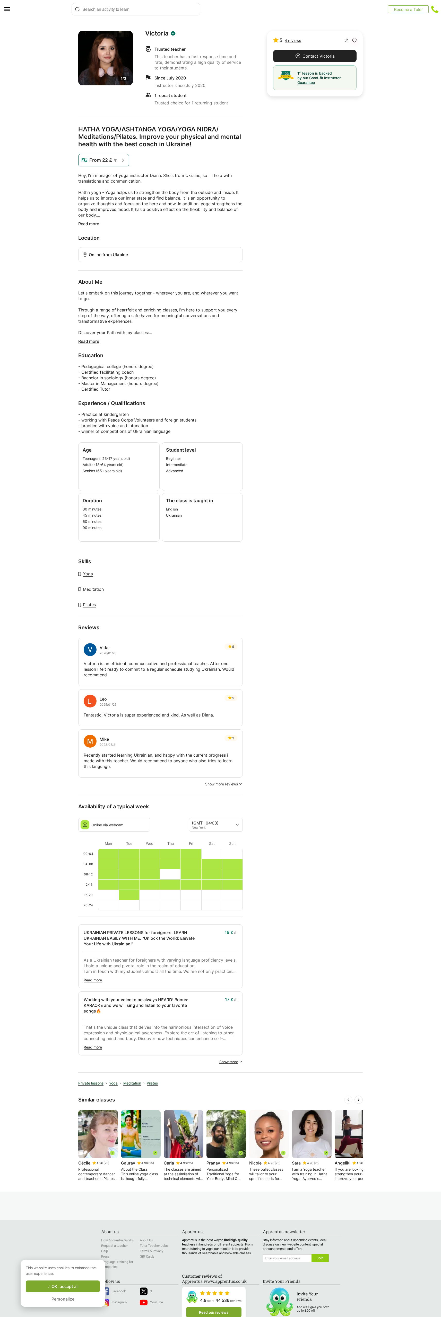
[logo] (42, 9)
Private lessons (90, 1083)
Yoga (88, 573)
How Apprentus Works (117, 1240)
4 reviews (293, 40)
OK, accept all (64, 1286)
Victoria (157, 33)
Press (105, 1256)
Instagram (119, 1302)
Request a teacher (114, 1246)
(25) (106, 1163)
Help (104, 1251)
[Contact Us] (434, 9)
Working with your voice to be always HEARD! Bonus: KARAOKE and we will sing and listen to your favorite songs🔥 (136, 1005)
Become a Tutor (408, 9)
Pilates (89, 604)
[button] (354, 40)
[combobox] (136, 9)
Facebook (118, 1291)
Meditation (93, 589)
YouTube (156, 1302)
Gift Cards (147, 1256)
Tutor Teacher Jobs (154, 1246)
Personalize (62, 1299)
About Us (146, 1240)
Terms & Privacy (151, 1251)
